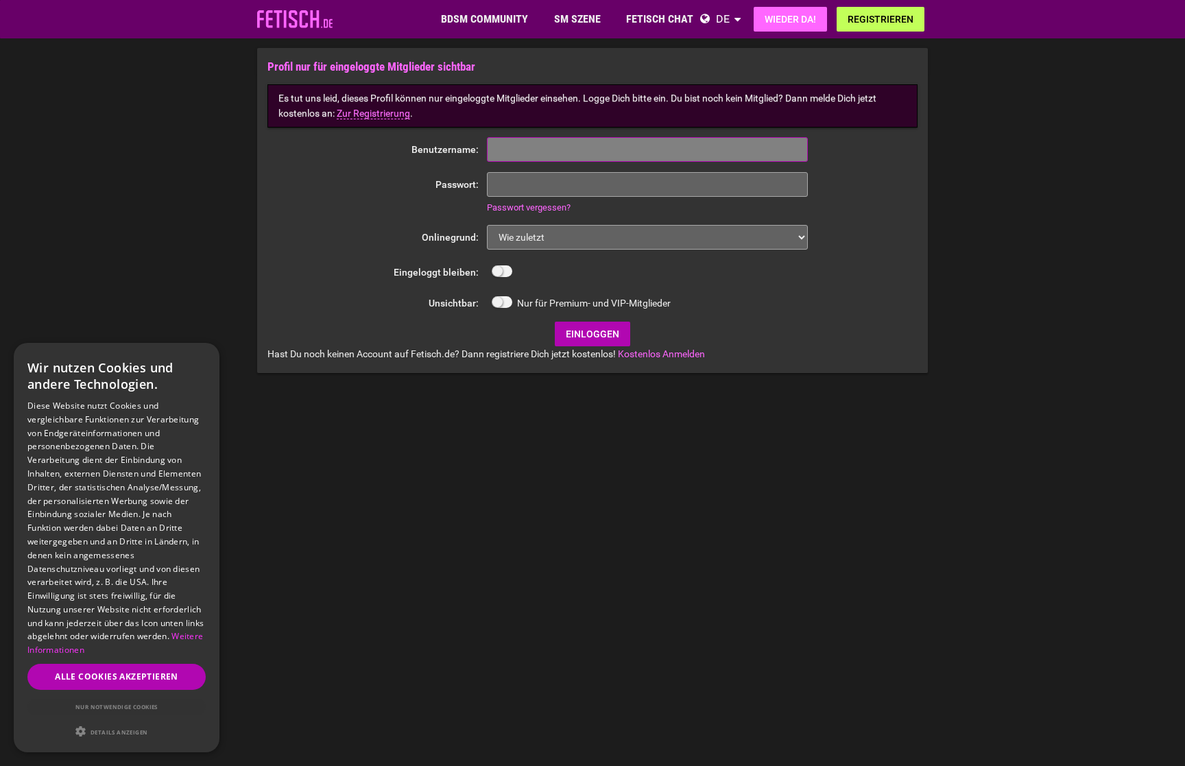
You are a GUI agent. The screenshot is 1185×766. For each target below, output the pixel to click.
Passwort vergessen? (529, 207)
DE (723, 18)
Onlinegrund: (450, 237)
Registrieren (880, 19)
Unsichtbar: (454, 303)
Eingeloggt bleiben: (436, 272)
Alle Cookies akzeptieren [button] (116, 676)
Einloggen (592, 333)
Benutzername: (445, 149)
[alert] (116, 547)
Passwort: (457, 184)
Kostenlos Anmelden (661, 353)
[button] (116, 731)
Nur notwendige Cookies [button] (116, 706)
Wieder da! (790, 19)
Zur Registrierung (373, 113)
